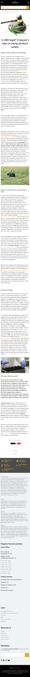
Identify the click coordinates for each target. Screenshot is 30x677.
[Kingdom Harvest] (15, 2)
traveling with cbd (17, 440)
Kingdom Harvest (16, 668)
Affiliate (3, 631)
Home (2, 11)
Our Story (3, 615)
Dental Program (5, 639)
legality (10, 440)
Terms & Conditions (6, 619)
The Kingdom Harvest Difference (9, 613)
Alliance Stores (4, 637)
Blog (2, 617)
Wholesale (3, 633)
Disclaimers (4, 621)
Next (15, 454)
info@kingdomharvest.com (8, 558)
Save (19, 443)
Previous (15, 451)
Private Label (4, 635)
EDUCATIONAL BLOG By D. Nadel (12, 11)
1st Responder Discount (7, 611)
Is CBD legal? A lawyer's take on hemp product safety (15, 43)
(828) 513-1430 (5, 556)
